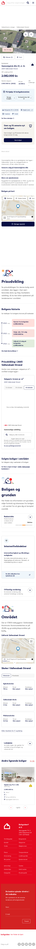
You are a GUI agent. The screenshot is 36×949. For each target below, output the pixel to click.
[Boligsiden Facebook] (19, 944)
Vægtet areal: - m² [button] (28, 110)
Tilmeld (26, 921)
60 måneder (29, 387)
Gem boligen (18, 140)
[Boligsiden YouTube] (33, 944)
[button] (32, 65)
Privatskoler (15, 675)
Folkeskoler (6, 675)
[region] (18, 208)
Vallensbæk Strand (23, 27)
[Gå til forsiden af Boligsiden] (3, 3)
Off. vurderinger (31, 81)
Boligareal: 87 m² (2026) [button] (11, 110)
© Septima (13, 216)
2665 (19, 467)
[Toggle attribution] (32, 217)
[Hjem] (7, 829)
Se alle (32, 761)
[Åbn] (30, 517)
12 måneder (9, 387)
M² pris (21, 81)
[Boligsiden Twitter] (22, 944)
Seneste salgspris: (7, 81)
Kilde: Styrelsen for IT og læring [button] (12, 731)
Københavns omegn (8, 27)
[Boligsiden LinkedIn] (30, 944)
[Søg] (28, 2)
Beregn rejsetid (19, 224)
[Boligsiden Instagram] (26, 944)
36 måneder (19, 387)
